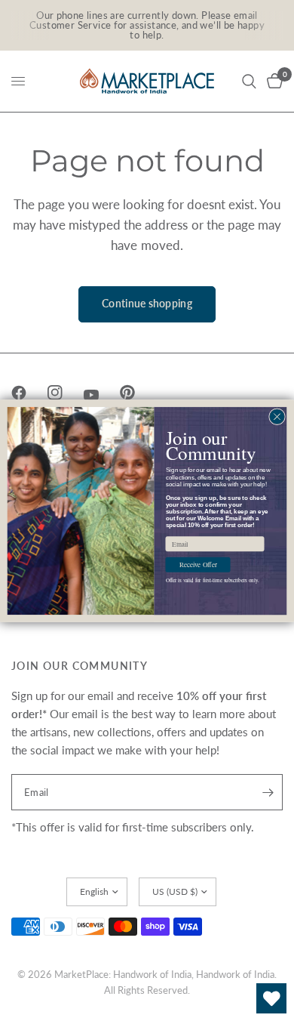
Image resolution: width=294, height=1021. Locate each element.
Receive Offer (198, 564)
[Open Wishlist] (271, 998)
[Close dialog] (277, 416)
